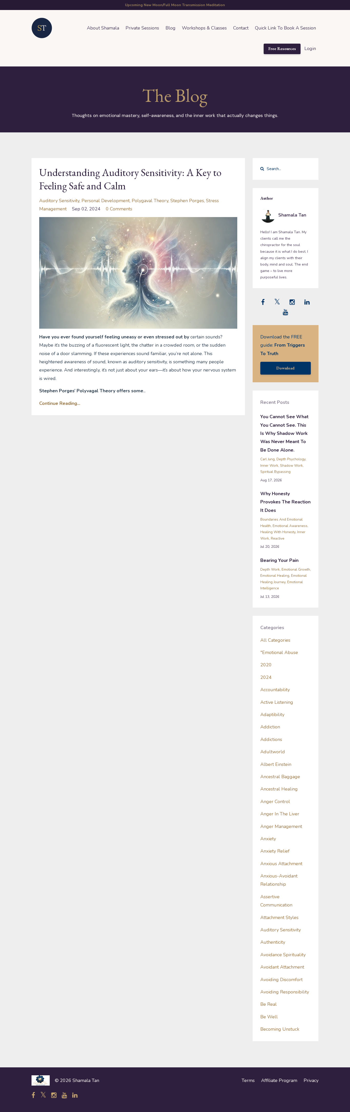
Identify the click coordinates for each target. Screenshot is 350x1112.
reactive (277, 538)
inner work (269, 465)
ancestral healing (279, 789)
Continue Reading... (59, 403)
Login (310, 48)
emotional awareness (290, 525)
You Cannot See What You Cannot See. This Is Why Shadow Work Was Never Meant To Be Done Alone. (284, 433)
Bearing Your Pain (279, 560)
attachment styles (279, 917)
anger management (281, 826)
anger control (275, 801)
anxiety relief (275, 851)
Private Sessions (142, 28)
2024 (266, 677)
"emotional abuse (279, 652)
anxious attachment (281, 864)
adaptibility (272, 714)
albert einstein (275, 764)
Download (285, 368)
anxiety (268, 839)
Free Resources (282, 48)
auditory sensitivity (59, 201)
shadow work (291, 465)
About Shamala (103, 28)
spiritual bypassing (275, 471)
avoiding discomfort (281, 980)
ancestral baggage (280, 777)
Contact (241, 28)
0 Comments (119, 209)
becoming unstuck (279, 1029)
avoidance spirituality (283, 955)
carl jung (267, 459)
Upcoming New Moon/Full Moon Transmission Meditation (175, 5)
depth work (270, 569)
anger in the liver (279, 814)
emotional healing (274, 575)
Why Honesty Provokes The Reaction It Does (285, 502)
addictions (271, 739)
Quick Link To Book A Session (285, 28)
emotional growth (296, 569)
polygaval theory (150, 201)
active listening (276, 702)
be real (268, 1004)
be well (269, 1017)
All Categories (275, 640)
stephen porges (187, 201)
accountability (275, 690)
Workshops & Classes (204, 28)
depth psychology (290, 459)
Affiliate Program (279, 1080)
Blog (171, 28)
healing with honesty (277, 532)
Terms (248, 1080)
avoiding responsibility (284, 992)
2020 (266, 665)
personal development (105, 201)
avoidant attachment (282, 967)
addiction (270, 727)
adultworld (272, 752)
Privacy (311, 1080)
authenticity (272, 942)
